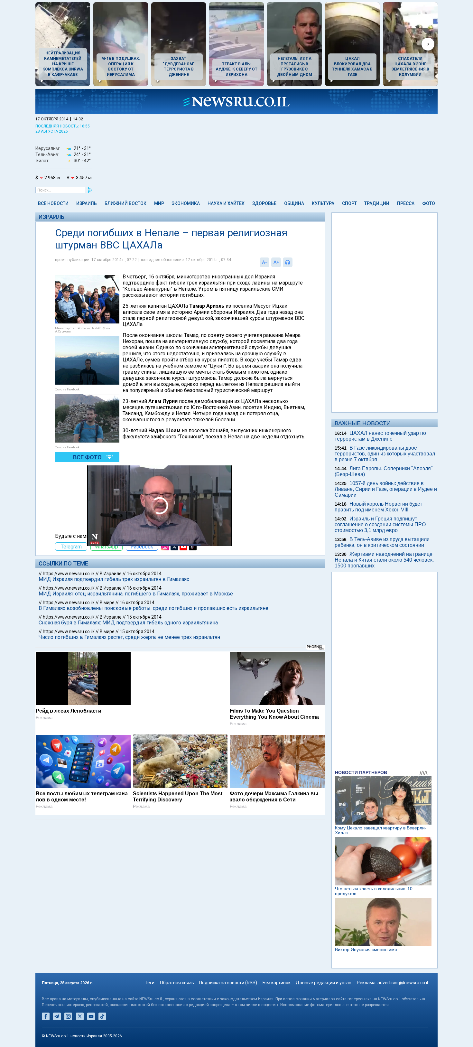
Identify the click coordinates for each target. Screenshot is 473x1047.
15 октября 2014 (144, 617)
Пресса (405, 203)
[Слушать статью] (294, 262)
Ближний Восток (125, 203)
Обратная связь (177, 982)
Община (294, 203)
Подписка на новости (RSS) (228, 982)
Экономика (186, 203)
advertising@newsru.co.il (402, 982)
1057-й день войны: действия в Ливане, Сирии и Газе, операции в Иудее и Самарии (386, 489)
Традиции (376, 203)
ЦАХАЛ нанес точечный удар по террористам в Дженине (380, 436)
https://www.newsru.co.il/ (69, 573)
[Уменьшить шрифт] (264, 262)
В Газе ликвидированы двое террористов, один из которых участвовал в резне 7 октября (385, 453)
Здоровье (264, 203)
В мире (107, 602)
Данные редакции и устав (323, 982)
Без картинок (277, 982)
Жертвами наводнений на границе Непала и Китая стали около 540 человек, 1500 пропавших (384, 559)
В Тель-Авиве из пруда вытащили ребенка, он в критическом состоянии (382, 542)
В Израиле (111, 573)
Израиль (86, 203)
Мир (159, 203)
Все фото (87, 457)
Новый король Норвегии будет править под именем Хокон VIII (378, 506)
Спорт (349, 203)
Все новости (53, 203)
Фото (428, 203)
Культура (323, 203)
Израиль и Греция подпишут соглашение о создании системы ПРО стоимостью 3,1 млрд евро (380, 524)
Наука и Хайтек (226, 203)
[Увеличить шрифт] (276, 262)
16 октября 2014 (144, 573)
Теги (149, 982)
